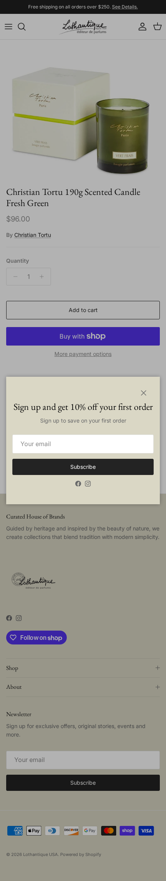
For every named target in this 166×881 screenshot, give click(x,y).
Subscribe (83, 466)
